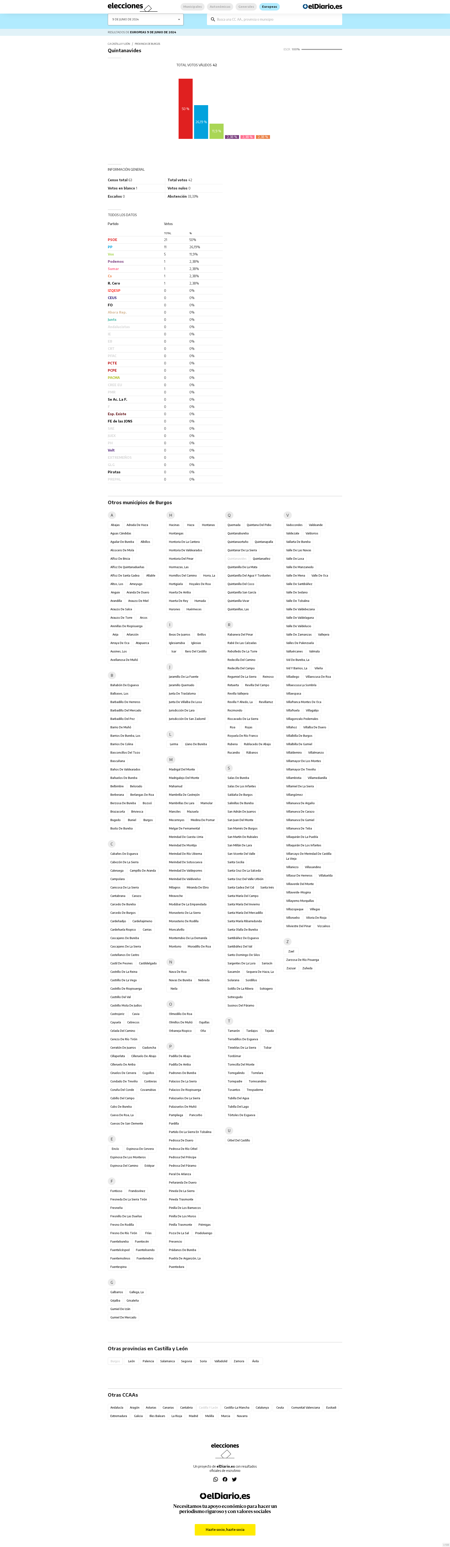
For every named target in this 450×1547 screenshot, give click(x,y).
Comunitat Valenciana (305, 1407)
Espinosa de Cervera (140, 1149)
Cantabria (186, 1407)
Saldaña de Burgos (240, 794)
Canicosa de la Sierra (124, 887)
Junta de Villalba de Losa (185, 702)
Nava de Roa (178, 971)
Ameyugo (136, 584)
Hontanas (208, 525)
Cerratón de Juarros (123, 1047)
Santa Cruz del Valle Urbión (245, 879)
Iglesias (196, 643)
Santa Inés (267, 887)
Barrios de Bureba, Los (125, 735)
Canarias (168, 1407)
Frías (148, 1233)
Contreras (150, 1081)
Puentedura (176, 1267)
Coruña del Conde (122, 1090)
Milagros (174, 887)
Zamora (239, 1361)
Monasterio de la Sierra (185, 912)
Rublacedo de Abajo (257, 744)
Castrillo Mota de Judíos (126, 1005)
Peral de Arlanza (180, 1174)
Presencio (175, 1241)
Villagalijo (312, 710)
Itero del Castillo (196, 651)
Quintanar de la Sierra (242, 550)
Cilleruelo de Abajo (143, 1056)
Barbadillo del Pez (122, 719)
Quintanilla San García (242, 592)
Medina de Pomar (203, 820)
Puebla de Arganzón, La (185, 1258)
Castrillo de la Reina (123, 971)
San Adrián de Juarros (242, 811)
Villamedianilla (317, 778)
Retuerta (233, 685)
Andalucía (116, 1407)
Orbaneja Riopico (180, 1031)
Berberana (117, 794)
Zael (291, 951)
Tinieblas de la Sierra (242, 1047)
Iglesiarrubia (177, 643)
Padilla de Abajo (180, 1056)
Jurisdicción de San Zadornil (187, 719)
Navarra (242, 1416)
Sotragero (266, 988)
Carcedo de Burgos (123, 912)
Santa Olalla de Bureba (243, 929)
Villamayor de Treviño (301, 769)
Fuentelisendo (145, 1250)
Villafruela (293, 710)
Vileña (319, 668)
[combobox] (278, 19)
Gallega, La (136, 1292)
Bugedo (115, 820)
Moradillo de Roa (199, 946)
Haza (190, 525)
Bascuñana (117, 761)
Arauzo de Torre (121, 617)
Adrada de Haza (137, 525)
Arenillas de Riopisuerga (126, 626)
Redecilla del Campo (241, 668)
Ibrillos (201, 634)
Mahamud (175, 786)
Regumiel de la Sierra (242, 676)
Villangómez (294, 794)
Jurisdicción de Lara (182, 710)
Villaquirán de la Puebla (302, 837)
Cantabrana (117, 896)
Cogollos (148, 1073)
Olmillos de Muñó (181, 1022)
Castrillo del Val (120, 997)
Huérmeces (194, 609)
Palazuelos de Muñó (183, 1106)
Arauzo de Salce (121, 609)
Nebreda (204, 980)
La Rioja (177, 1416)
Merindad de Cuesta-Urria (186, 837)
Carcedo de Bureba (123, 904)
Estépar (149, 1165)
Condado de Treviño (124, 1081)
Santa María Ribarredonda (245, 921)
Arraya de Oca (119, 643)
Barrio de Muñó (120, 727)
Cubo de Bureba (121, 1106)
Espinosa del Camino (124, 1165)
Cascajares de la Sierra (125, 946)
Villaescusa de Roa (318, 676)
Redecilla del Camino (241, 660)
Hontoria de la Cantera (184, 542)
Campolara (117, 879)
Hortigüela (176, 584)
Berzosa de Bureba (123, 803)
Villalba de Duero (314, 727)
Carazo (136, 896)
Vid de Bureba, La (297, 660)
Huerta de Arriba (180, 592)
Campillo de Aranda (143, 870)
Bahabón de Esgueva (124, 685)
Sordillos (251, 980)
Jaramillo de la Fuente (184, 676)
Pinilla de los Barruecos (185, 1208)
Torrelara (257, 1073)
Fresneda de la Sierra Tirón (128, 1199)
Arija (115, 634)
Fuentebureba (119, 1241)
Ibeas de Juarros (179, 634)
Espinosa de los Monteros (128, 1157)
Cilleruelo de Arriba (122, 1064)
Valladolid (220, 1361)
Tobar (267, 1047)
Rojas (248, 727)
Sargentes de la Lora (241, 963)
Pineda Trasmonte (181, 1199)
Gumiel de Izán (120, 1309)
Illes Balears (157, 1416)
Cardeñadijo (118, 921)
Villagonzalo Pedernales (302, 719)
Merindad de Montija (183, 845)
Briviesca (137, 811)
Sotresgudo (235, 997)
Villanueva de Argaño (300, 803)
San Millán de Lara (240, 845)
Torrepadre (235, 1081)
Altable (150, 575)
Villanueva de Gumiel (300, 820)
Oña (203, 1031)
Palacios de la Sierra (183, 1081)
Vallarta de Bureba (298, 542)
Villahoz (291, 727)
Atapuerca (142, 643)
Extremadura (118, 1416)
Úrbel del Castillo (239, 1140)
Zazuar (291, 968)
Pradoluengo (203, 1233)
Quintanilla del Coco (241, 584)
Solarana (233, 980)
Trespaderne (255, 1090)
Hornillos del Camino (183, 575)
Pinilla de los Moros (182, 1216)
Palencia (148, 1361)
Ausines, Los (118, 651)
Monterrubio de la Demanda (188, 938)
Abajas (115, 525)
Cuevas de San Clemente (126, 1123)
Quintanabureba (238, 533)
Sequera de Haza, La (260, 971)
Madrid (193, 1416)
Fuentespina (118, 1267)
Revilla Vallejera (238, 693)
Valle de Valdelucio (298, 626)
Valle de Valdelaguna (300, 617)
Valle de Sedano (297, 592)
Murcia (225, 1416)
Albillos (145, 542)
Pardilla (174, 1123)
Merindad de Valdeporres (185, 870)
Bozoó (147, 803)
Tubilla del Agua (238, 1098)
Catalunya (262, 1407)
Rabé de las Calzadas (242, 643)
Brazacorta (117, 811)
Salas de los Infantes (242, 786)
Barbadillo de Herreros (125, 702)
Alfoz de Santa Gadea (124, 575)
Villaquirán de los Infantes (303, 845)
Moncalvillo (176, 929)
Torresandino (257, 1081)
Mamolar (207, 803)
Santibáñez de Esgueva (243, 938)
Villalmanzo (316, 752)
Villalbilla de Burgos (299, 735)
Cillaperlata (117, 1056)
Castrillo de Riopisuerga (126, 988)
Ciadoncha (149, 1047)
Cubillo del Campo (122, 1098)
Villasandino (313, 867)
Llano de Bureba (196, 744)
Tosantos (234, 1090)
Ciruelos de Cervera (123, 1073)
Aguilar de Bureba (122, 542)
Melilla (209, 1416)
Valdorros (312, 533)
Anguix (115, 592)
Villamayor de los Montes (303, 761)
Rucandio (234, 752)
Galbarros (116, 1292)
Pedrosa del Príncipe (182, 1157)
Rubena (233, 744)
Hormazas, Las (179, 567)
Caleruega (117, 870)
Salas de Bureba (238, 778)
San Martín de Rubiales (243, 837)
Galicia (138, 1416)
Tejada (269, 1031)
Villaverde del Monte (300, 884)
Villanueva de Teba (299, 828)
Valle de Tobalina (297, 601)
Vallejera (323, 634)
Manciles (175, 811)
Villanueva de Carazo (300, 811)
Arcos (143, 617)
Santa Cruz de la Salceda (244, 870)
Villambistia (293, 778)
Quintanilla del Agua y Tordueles (249, 575)
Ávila (255, 1361)
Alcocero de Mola (122, 550)
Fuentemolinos (120, 1258)
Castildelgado (148, 963)
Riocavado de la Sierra (243, 719)
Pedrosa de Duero (181, 1140)
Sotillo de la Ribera (240, 988)
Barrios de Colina (121, 744)
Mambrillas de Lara (181, 803)
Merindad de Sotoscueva (185, 862)
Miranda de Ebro (198, 887)
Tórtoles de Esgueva (241, 1115)
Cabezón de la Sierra (124, 862)
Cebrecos (133, 1022)
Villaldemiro (294, 752)
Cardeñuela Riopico (123, 929)
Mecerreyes (176, 820)
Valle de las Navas (298, 550)
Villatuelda (326, 875)
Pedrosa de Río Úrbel (183, 1149)
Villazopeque (295, 909)
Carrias (147, 929)
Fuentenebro (145, 1258)
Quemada (234, 525)
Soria (203, 1361)
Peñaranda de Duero (183, 1182)
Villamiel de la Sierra (300, 786)
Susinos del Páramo (241, 1005)
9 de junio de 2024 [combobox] (125, 19)
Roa (232, 727)
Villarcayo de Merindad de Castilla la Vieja (308, 856)
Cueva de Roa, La (122, 1115)
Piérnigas (205, 1224)
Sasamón (234, 971)
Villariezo (292, 867)
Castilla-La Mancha (236, 1407)
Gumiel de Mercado (123, 1317)
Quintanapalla (264, 542)
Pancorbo (195, 1115)
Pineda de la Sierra (182, 1191)
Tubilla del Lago (238, 1106)
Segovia (186, 1361)
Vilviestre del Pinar (298, 926)
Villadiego (292, 676)
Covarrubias (148, 1090)
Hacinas (174, 525)
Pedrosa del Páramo (182, 1165)
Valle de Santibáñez (299, 584)
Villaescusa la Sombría (301, 685)
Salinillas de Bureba (241, 803)
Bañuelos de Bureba (123, 778)
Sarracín (267, 963)
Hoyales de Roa (200, 584)
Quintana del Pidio (259, 525)
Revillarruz (266, 702)
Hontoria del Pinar (181, 558)
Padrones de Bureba (182, 1073)
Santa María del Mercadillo (245, 912)
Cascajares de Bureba (124, 938)
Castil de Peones (121, 963)
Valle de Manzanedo (300, 567)
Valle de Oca (319, 575)
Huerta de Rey (178, 601)
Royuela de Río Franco (243, 735)
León (131, 1361)
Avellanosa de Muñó (124, 660)
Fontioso (116, 1191)
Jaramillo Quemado (181, 685)
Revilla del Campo (257, 685)
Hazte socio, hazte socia (225, 1530)
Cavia (135, 1014)
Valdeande (316, 525)
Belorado (136, 786)
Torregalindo (236, 1073)
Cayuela (115, 1022)
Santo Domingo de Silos (244, 955)
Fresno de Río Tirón (123, 1233)
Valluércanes (294, 651)
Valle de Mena (295, 575)
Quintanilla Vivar (238, 601)
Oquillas (204, 1022)
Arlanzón (133, 634)
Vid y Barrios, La (296, 668)
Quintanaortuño (238, 542)
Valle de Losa (295, 558)
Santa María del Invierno (244, 904)
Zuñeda (307, 968)
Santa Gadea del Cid (241, 887)
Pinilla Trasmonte (180, 1224)
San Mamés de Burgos (243, 828)
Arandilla (116, 601)
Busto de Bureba (121, 828)
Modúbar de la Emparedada (187, 904)
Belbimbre (117, 786)
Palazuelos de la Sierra (184, 1098)
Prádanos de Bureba (182, 1250)
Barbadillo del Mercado (125, 710)
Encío (115, 1149)
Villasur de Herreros (299, 875)
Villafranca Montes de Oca (303, 702)
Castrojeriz (117, 1014)
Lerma (174, 744)
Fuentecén (142, 1241)
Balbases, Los (119, 693)
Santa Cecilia (236, 862)
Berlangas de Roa (142, 794)
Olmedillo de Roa (180, 1014)
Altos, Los (116, 584)
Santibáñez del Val (240, 946)
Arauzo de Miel (138, 601)
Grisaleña (133, 1300)
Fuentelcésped (120, 1250)
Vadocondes (294, 525)
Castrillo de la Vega (123, 980)
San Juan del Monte (240, 820)
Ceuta (280, 1407)
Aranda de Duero (138, 592)
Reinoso (268, 676)
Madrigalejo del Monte (184, 778)
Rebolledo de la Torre (242, 651)
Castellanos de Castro (124, 955)
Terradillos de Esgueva (243, 1039)
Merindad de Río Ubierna (185, 853)
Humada (200, 601)
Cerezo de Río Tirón (123, 1039)
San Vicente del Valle (241, 853)
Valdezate (292, 533)
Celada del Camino (122, 1031)
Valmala (314, 651)
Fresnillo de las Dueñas (126, 1216)
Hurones (174, 609)
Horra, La (209, 575)
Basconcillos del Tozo (125, 752)
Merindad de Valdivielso (185, 879)
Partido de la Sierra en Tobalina (190, 1132)
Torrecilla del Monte (241, 1064)
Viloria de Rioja (316, 917)
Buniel (132, 820)
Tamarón (234, 1031)
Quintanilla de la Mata (242, 567)
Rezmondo (235, 710)
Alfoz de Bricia (120, 558)
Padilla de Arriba (180, 1064)
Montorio (175, 946)
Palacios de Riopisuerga (185, 1090)
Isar (174, 651)
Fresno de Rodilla (122, 1224)
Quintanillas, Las (238, 609)
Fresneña (116, 1208)
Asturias (151, 1407)
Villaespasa (293, 693)
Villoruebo (293, 917)
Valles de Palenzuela (300, 643)
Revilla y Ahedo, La (240, 702)
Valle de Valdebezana (300, 609)
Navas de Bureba (180, 980)
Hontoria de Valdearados (185, 550)
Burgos (148, 820)
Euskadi (331, 1407)
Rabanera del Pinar (240, 634)
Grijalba (115, 1300)
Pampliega (176, 1115)
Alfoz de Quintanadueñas (127, 567)
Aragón (134, 1407)
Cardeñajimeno (142, 921)
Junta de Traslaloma (182, 693)
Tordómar (234, 1056)
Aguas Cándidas (120, 533)
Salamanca (167, 1361)
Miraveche (176, 896)
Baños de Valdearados (125, 769)
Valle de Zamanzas (299, 634)
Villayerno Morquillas (300, 901)
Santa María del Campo (243, 896)
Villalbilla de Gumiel (299, 744)
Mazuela (193, 811)
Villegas (315, 909)
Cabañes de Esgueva (124, 853)
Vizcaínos (323, 926)
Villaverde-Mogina (298, 892)
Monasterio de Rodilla (184, 921)
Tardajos (252, 1031)
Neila (174, 988)
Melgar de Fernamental (184, 828)
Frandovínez (137, 1191)
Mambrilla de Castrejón (184, 794)
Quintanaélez (261, 558)
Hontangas (176, 533)
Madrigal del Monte (182, 769)
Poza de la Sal (179, 1233)
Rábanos (252, 752)
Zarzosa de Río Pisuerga (302, 960)
